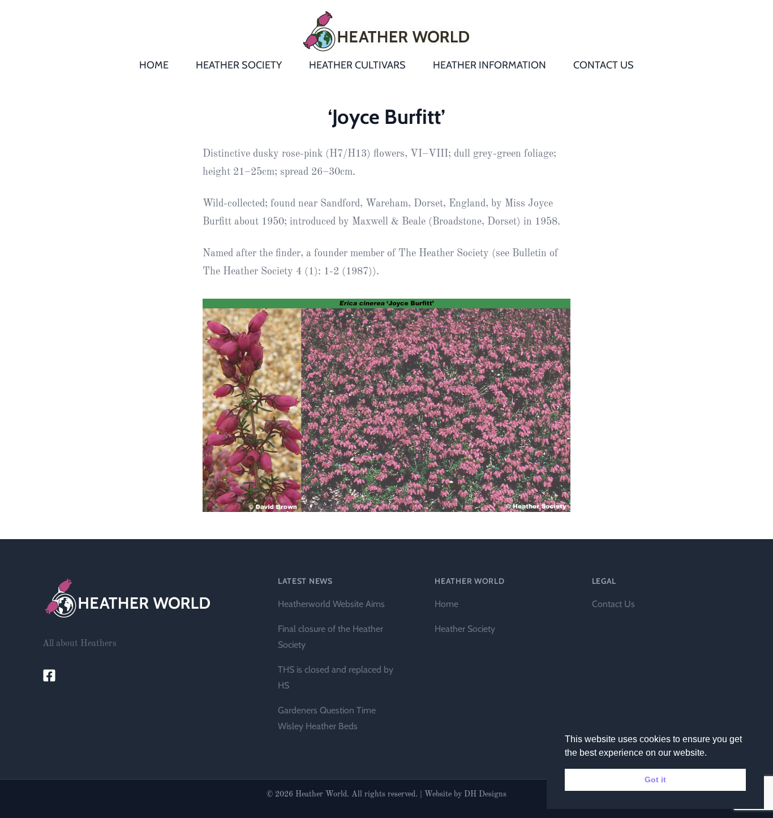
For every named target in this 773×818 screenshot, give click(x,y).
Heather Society (465, 628)
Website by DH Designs (465, 794)
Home (446, 604)
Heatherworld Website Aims (331, 604)
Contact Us (613, 604)
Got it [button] (655, 779)
